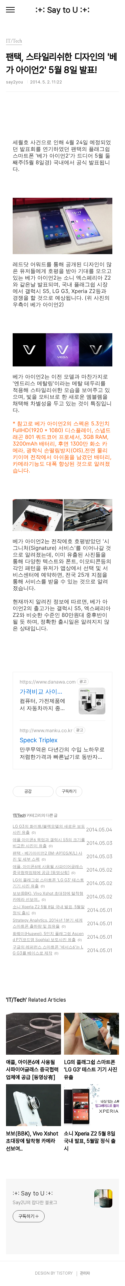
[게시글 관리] (46, 791)
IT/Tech (19, 815)
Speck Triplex (39, 740)
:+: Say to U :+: (62, 10)
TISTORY (64, 1273)
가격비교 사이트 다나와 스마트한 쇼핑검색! (41, 692)
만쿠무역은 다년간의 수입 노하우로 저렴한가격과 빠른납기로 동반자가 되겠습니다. (62, 753)
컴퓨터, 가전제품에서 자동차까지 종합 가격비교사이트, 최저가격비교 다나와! (42, 704)
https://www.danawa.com (48, 682)
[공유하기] (38, 791)
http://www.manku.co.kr (46, 730)
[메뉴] (10, 10)
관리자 (85, 1273)
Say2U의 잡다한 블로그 (35, 1202)
